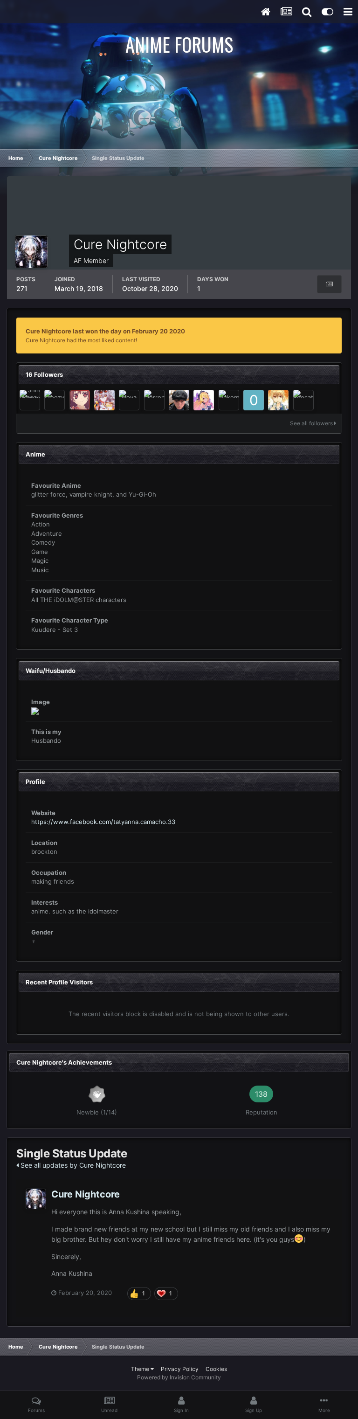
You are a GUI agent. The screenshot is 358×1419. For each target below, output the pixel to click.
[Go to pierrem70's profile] (154, 400)
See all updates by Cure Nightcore (72, 1165)
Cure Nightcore (85, 1194)
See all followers (312, 423)
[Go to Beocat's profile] (303, 400)
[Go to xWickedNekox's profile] (79, 400)
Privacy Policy (180, 1368)
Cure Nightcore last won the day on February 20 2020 (105, 331)
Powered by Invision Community (179, 1377)
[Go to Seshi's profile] (278, 400)
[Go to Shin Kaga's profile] (179, 400)
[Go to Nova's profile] (129, 400)
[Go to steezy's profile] (54, 400)
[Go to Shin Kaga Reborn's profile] (30, 400)
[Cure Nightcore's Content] (329, 284)
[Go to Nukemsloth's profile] (229, 400)
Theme (141, 1368)
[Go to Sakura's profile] (104, 400)
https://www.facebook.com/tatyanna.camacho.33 (103, 821)
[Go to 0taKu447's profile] (253, 400)
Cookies (216, 1368)
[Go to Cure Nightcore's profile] (36, 1199)
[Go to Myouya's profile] (203, 400)
